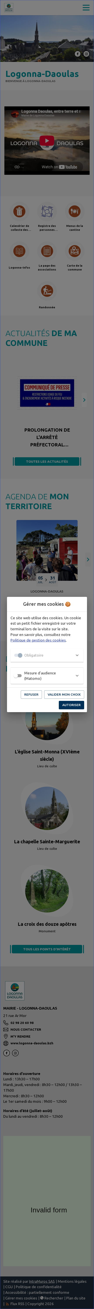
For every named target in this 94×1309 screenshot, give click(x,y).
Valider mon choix (64, 694)
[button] (47, 655)
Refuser (31, 694)
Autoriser (71, 705)
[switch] (16, 676)
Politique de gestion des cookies (38, 640)
